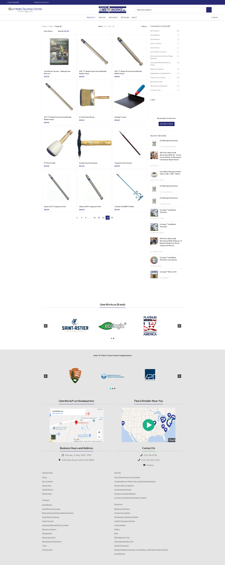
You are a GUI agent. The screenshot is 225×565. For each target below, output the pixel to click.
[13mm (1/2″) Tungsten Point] (59, 187)
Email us (150, 465)
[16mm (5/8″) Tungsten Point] (94, 187)
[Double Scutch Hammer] (94, 143)
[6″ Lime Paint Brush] (94, 97)
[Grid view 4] (135, 26)
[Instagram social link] (25, 2)
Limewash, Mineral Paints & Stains (160, 63)
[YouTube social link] (28, 2)
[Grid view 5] (124, 26)
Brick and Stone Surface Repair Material (161, 57)
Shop (51, 26)
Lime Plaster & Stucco (158, 52)
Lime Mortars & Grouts (51, 509)
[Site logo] (112, 9)
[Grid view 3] (131, 26)
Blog (116, 533)
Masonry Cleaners (157, 69)
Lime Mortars (155, 39)
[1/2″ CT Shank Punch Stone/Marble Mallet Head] (59, 97)
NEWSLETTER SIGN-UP (41, 2)
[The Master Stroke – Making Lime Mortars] (59, 52)
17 (103, 218)
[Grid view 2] (120, 26)
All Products (154, 31)
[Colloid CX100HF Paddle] (130, 187)
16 (99, 218)
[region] (112, 326)
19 (112, 218)
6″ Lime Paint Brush (86, 117)
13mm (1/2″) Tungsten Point (55, 206)
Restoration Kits (156, 82)
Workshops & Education (51, 541)
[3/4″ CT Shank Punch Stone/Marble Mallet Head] (130, 52)
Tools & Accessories (157, 77)
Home (44, 26)
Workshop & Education (158, 86)
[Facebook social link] (22, 2)
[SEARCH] (209, 10)
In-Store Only (155, 90)
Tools (44, 546)
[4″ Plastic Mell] (59, 143)
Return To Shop (166, 124)
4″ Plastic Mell (49, 163)
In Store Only (47, 550)
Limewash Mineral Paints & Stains (55, 525)
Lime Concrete (155, 43)
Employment (47, 494)
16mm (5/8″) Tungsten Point (90, 206)
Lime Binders (155, 35)
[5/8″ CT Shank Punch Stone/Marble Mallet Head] (94, 52)
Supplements (47, 533)
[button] (45, 326)
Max (63, 31)
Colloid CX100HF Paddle (124, 206)
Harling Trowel (120, 117)
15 (94, 218)
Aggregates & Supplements (160, 73)
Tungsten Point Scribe (123, 163)
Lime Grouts (154, 48)
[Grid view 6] (127, 26)
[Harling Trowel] (130, 97)
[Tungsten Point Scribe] (130, 143)
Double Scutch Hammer (88, 163)
